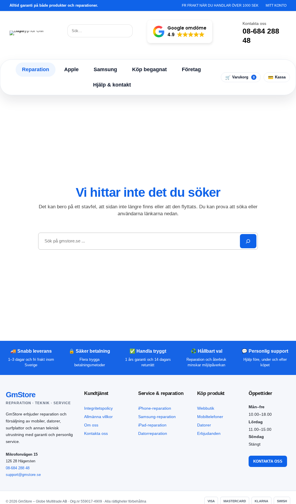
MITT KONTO (276, 5)
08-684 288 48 (17, 468)
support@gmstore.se (23, 474)
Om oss (91, 425)
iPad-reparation (152, 425)
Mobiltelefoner (210, 416)
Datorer (204, 425)
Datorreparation (152, 433)
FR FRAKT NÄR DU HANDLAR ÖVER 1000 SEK (220, 5)
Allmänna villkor (98, 416)
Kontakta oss (96, 433)
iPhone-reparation (154, 408)
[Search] (248, 241)
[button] (179, 31)
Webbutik (205, 408)
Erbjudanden (209, 433)
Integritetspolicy (98, 408)
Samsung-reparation (157, 416)
